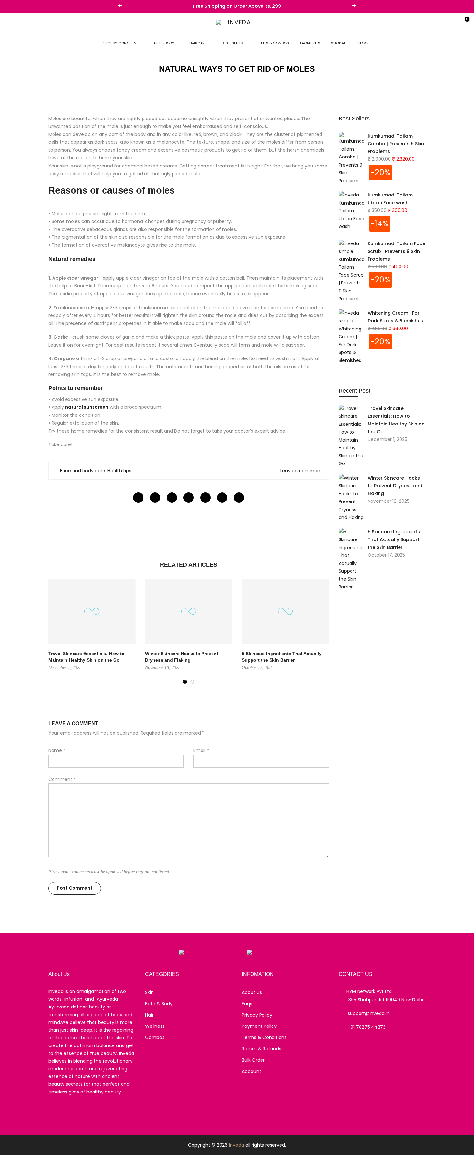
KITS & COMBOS (275, 43)
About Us (252, 992)
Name (56, 750)
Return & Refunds (261, 1048)
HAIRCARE (198, 43)
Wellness (155, 1026)
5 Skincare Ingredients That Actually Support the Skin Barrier (394, 539)
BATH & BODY (163, 43)
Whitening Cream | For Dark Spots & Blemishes (395, 317)
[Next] (322, 631)
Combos (154, 1037)
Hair (149, 1015)
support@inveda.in (369, 1013)
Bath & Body (159, 1003)
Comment (62, 779)
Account (251, 1071)
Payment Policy (259, 1026)
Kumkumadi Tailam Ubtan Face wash (390, 199)
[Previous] (54, 631)
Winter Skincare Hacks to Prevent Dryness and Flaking (395, 486)
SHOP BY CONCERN (119, 43)
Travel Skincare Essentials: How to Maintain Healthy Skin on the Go (396, 420)
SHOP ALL (339, 43)
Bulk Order (253, 1060)
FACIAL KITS (310, 43)
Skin (149, 992)
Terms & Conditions (264, 1037)
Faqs (247, 1003)
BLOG (363, 43)
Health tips (119, 470)
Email (201, 750)
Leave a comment (301, 470)
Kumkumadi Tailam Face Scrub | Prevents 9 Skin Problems (396, 251)
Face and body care (82, 470)
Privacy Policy (257, 1015)
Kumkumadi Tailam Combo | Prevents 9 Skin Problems (396, 144)
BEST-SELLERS (234, 43)
